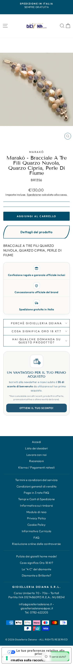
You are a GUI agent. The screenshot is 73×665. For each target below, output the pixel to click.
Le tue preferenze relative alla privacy (40, 652)
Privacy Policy (36, 518)
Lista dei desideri (36, 448)
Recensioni (36, 461)
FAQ (36, 537)
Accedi (36, 442)
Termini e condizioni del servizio (36, 480)
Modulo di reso (36, 512)
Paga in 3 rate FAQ (36, 493)
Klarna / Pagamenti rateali (36, 467)
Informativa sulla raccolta (25, 660)
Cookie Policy (36, 525)
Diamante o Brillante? (36, 575)
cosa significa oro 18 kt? (36, 331)
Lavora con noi (36, 455)
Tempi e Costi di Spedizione (36, 499)
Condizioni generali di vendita (37, 486)
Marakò (36, 152)
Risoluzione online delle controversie (36, 544)
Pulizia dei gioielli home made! (36, 556)
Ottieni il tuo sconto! (36, 408)
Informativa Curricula (36, 531)
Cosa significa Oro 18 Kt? (36, 563)
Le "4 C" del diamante (36, 569)
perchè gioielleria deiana (36, 323)
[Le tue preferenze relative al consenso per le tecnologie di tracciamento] (7, 658)
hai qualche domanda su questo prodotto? (36, 340)
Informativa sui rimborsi (36, 505)
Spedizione (34, 194)
